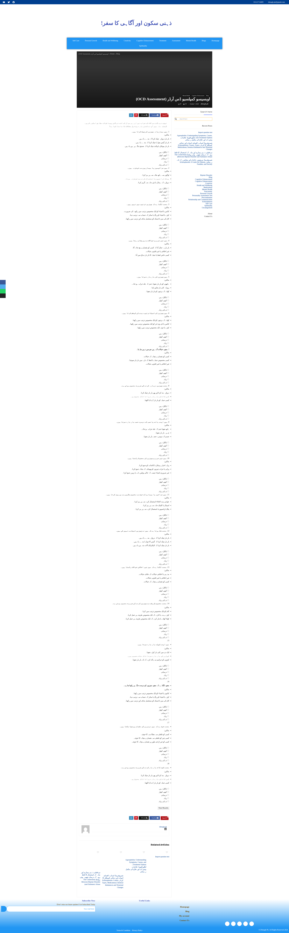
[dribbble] (233, 924)
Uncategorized (207, 208)
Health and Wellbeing (110, 41)
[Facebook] (251, 924)
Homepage (215, 41)
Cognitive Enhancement (145, 41)
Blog (118, 54)
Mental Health (191, 41)
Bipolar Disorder (206, 175)
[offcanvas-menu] (264, 23)
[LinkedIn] (239, 924)
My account (184, 916)
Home (112, 54)
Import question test (162, 857)
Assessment (176, 41)
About (210, 214)
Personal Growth (91, 41)
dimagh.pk (204, 104)
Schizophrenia (207, 202)
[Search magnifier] (175, 119)
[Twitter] (245, 924)
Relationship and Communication (200, 199)
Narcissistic (208, 191)
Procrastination (207, 197)
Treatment (162, 41)
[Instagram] (227, 924)
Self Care (76, 41)
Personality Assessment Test (202, 195)
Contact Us (208, 216)
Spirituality (143, 46)
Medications (208, 187)
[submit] (4, 909)
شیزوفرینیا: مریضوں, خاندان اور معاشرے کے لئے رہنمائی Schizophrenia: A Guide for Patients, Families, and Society (194, 162)
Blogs (204, 41)
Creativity (127, 41)
